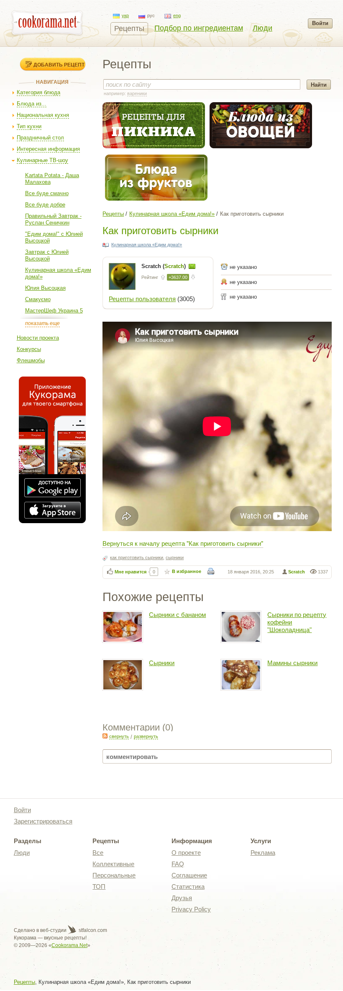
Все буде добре (45, 204)
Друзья (182, 897)
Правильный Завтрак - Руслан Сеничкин (53, 219)
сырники (175, 557)
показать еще (42, 323)
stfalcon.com (92, 930)
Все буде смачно (47, 193)
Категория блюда (38, 92)
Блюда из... (31, 104)
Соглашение (189, 875)
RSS (105, 735)
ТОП (98, 886)
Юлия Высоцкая (45, 288)
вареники (137, 93)
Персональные (114, 875)
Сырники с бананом (177, 614)
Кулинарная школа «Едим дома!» (172, 214)
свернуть (119, 736)
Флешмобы (31, 360)
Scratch (296, 571)
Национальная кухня (43, 115)
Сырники (161, 662)
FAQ (178, 863)
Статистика (188, 886)
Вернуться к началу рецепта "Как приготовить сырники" (182, 543)
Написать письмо (192, 266)
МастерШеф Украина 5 (54, 310)
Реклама (263, 852)
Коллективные (113, 863)
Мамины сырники (292, 662)
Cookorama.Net (69, 945)
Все (97, 852)
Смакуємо (38, 299)
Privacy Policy (191, 909)
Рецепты (129, 28)
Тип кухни (29, 126)
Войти (320, 23)
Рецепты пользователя (142, 298)
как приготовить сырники (136, 557)
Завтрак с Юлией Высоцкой (47, 255)
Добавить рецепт (58, 64)
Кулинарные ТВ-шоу (42, 160)
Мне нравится (130, 571)
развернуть (146, 736)
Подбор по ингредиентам (198, 28)
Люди (262, 28)
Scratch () (164, 266)
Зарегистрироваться (43, 821)
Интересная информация (48, 149)
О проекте (186, 852)
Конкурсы (29, 349)
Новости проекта (38, 338)
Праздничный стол (40, 137)
